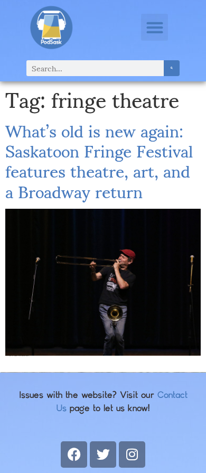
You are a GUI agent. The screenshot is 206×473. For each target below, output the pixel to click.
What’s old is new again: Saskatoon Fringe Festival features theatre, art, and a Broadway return (99, 160)
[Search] (172, 68)
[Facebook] (74, 454)
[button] (154, 27)
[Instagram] (132, 454)
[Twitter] (103, 454)
